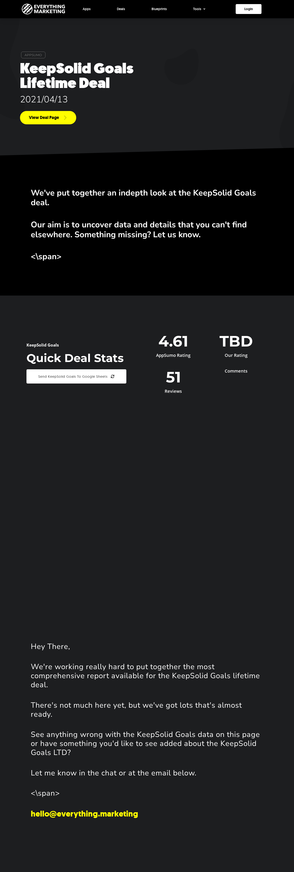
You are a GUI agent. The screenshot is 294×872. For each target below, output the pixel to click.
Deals (121, 9)
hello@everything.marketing (84, 813)
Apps (87, 9)
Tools (197, 9)
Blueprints (159, 9)
